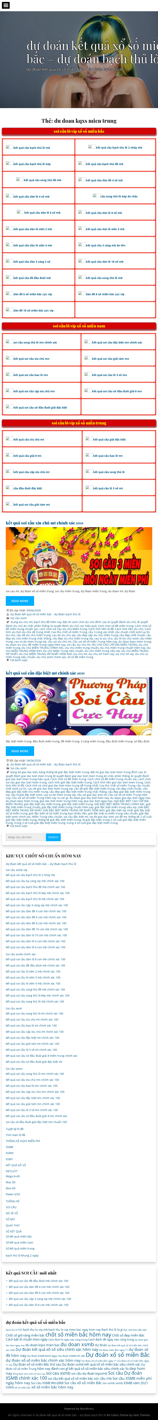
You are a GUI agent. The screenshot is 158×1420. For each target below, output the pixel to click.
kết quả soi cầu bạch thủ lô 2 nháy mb (30, 875)
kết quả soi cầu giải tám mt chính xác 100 (32, 1044)
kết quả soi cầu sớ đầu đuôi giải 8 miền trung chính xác (41, 1056)
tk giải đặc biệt (91, 820)
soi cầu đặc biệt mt (76, 816)
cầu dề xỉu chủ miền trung (34, 635)
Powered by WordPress (79, 1409)
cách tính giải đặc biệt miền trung (70, 782)
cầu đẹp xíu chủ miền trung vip (73, 638)
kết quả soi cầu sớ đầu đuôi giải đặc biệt (40, 407)
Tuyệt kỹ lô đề (15, 1129)
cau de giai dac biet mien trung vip (50, 788)
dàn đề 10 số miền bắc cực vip (33, 310)
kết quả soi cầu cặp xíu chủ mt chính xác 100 (35, 1032)
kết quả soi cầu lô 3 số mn (109, 375)
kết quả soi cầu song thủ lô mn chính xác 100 (35, 1074)
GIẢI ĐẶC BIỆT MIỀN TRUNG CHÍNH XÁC (119, 804)
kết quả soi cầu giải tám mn (110, 359)
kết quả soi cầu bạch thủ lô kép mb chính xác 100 (38, 893)
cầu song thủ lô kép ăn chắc (119, 196)
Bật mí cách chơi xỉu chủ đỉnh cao (84, 622)
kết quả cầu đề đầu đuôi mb (32, 278)
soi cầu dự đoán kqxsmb (89, 1373)
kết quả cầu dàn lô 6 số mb (42, 212)
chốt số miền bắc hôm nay (78, 1334)
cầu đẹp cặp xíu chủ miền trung (97, 635)
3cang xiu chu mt (21, 622)
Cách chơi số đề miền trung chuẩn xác (112, 779)
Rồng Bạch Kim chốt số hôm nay (29, 1374)
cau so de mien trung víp (30, 641)
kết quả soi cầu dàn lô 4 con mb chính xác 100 (35, 941)
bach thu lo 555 (14, 1329)
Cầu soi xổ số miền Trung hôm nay (95, 641)
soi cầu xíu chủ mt (78, 644)
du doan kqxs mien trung (134, 641)
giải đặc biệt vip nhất (119, 810)
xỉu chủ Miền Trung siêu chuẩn (63, 651)
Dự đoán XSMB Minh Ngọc (42, 1356)
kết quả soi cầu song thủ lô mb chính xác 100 (35, 1001)
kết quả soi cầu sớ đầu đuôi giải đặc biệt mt (34, 1062)
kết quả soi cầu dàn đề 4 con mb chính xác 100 (36, 911)
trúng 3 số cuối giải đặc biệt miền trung (39, 823)
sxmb (119, 1383)
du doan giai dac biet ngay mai (130, 798)
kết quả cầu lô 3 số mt (108, 488)
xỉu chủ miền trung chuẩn (82, 648)
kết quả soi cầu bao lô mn (30, 375)
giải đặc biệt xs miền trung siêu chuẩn (113, 813)
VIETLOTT (12, 1171)
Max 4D (10, 1188)
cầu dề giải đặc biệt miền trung (94, 788)
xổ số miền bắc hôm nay (52, 1387)
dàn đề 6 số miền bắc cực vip (32, 294)
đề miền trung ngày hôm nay (47, 644)
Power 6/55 (13, 1194)
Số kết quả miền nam (19, 1242)
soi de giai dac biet (101, 816)
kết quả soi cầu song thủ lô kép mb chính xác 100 (37, 995)
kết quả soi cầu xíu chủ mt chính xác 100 (44, 522)
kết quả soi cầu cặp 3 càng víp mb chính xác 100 (37, 905)
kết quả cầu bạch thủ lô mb (31, 148)
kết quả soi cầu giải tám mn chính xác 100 (33, 1104)
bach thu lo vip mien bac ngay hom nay (75, 1329)
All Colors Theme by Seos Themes (128, 1415)
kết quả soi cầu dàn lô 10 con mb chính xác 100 (36, 935)
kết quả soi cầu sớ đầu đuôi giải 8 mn (117, 391)
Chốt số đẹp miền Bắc (128, 1335)
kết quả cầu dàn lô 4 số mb (31, 196)
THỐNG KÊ (12, 1201)
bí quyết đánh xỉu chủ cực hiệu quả (74, 626)
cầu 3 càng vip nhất (101, 632)
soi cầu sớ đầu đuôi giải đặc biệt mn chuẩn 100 (36, 1122)
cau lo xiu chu (103, 638)
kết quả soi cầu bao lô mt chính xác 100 (31, 1025)
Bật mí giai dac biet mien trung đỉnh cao (117, 772)
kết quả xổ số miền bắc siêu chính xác (97, 1368)
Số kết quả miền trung (20, 1248)
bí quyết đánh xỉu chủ (122, 622)
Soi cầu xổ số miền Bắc (83, 1382)
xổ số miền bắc (23, 1387)
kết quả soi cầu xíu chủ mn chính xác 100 (32, 1080)
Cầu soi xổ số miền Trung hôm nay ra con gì (40, 798)
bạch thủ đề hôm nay (47, 622)
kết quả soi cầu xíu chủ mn (31, 359)
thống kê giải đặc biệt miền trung (59, 820)
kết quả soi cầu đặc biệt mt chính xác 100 (45, 673)
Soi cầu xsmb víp (16, 870)
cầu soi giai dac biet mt (92, 795)
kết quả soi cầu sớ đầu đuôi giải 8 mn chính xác (36, 1116)
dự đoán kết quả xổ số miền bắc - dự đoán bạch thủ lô (45, 614)
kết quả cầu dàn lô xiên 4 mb (32, 245)
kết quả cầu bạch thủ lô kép (32, 164)
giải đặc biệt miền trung (77, 804)
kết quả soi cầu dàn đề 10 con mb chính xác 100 (37, 929)
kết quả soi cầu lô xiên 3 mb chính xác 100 (33, 977)
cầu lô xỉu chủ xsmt (126, 638)
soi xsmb (109, 1383)
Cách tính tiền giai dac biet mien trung (118, 782)
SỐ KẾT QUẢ (14, 1231)
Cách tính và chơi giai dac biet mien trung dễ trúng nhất (61, 785)
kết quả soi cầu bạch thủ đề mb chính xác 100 (35, 887)
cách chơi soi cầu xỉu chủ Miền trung (63, 629)
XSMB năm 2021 (136, 1383)
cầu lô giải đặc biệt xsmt (26, 795)
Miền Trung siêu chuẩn (47, 816)
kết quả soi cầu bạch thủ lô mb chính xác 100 (35, 899)
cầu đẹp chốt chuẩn (132, 635)
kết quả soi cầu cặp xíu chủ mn (34, 391)
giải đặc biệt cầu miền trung (42, 804)
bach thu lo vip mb (35, 1329)
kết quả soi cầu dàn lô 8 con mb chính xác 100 (35, 959)
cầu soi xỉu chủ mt (59, 641)
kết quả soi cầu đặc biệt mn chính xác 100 (33, 1098)
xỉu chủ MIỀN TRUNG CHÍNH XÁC (43, 648)
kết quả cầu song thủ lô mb (104, 278)
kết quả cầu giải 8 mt (27, 456)
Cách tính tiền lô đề (101, 629)
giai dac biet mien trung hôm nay (61, 801)
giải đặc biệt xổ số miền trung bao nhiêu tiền (58, 813)
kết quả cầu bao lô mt (108, 456)
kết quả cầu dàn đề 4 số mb (104, 180)
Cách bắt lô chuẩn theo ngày (27, 1339)
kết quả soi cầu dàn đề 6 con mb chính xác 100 (36, 917)
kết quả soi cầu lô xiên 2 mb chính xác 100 (33, 971)
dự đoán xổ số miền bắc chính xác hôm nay (43, 1360)
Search (53, 837)
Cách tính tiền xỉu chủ (129, 629)
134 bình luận (19, 660)
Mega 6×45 (13, 1176)
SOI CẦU (11, 1207)
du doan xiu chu (16, 644)
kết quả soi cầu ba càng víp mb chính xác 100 (35, 881)
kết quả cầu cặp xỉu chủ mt (31, 472)
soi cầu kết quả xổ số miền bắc (70, 1378)
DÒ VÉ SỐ (12, 1213)
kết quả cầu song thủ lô (109, 472)
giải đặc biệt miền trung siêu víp (116, 807)
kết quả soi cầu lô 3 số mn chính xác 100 (32, 1110)
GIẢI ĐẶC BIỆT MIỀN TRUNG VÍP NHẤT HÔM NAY (73, 810)
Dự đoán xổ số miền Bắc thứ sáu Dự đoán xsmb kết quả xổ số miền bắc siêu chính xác (76, 1364)
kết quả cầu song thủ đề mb (42, 180)
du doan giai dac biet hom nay (89, 798)
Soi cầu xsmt (18, 618)
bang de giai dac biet (24, 772)
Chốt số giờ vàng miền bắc (25, 1335)
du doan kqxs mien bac (42, 1345)
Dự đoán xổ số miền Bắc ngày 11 (99, 1360)
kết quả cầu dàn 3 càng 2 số (31, 261)
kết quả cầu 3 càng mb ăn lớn (105, 245)
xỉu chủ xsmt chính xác (51, 657)
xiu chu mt (80, 654)
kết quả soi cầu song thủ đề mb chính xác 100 (35, 989)
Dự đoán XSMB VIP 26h (71, 1356)
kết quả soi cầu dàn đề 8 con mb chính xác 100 (36, 923)
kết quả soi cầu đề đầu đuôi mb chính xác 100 (35, 965)
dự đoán (101, 1345)
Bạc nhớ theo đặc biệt (135, 1329)
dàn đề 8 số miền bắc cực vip (105, 294)
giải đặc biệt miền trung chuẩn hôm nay (67, 807)
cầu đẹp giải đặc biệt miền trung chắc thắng (78, 791)
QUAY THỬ (12, 1225)
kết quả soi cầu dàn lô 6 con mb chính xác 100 (35, 947)
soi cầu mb (103, 1378)
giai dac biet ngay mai (98, 801)
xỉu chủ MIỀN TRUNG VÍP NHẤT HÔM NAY (45, 654)
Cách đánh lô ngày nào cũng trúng (67, 1339)
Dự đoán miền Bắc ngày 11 (113, 1350)
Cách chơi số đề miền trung (116, 626)
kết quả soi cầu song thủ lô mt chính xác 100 (34, 1013)
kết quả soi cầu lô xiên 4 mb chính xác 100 (33, 983)
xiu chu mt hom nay (101, 654)
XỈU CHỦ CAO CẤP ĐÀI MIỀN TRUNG (114, 644)
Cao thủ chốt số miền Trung (69, 632)
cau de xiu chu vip (64, 635)
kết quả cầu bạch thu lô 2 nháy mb (119, 147)
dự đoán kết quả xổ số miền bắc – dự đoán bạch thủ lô (41, 864)
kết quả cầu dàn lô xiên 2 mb (32, 229)
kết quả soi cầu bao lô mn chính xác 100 (31, 1086)
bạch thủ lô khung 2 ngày (22, 1255)
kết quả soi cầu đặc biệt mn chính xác (117, 342)
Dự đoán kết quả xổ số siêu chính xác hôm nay (57, 1349)
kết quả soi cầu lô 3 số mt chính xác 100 (31, 1050)
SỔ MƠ (10, 1219)
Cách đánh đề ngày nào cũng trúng (111, 1339)
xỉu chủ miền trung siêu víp (102, 651)
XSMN (9, 1153)
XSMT (9, 1159)
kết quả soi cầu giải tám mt (31, 504)
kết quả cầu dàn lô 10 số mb (105, 261)
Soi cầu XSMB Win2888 (47, 1383)
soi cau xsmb (58, 1373)
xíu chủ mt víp (124, 654)
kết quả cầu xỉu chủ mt (28, 439)
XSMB (9, 1147)
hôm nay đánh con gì (52, 1368)
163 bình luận (19, 826)
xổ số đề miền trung (80, 657)
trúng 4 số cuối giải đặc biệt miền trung (92, 823)
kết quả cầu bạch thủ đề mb (104, 164)
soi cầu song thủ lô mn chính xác (35, 342)
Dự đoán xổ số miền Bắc (118, 1355)
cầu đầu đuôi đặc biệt (27, 488)
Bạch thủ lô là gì (112, 1329)
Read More (20, 601)
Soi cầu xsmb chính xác (21, 954)
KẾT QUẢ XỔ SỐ (16, 1165)
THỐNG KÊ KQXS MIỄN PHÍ (23, 1141)
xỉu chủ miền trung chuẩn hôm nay (122, 648)
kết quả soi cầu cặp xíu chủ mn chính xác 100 (35, 1092)
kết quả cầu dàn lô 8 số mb (104, 213)
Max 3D (10, 1182)
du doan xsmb (77, 1344)
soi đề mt (121, 816)
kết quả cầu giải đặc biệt (109, 439)
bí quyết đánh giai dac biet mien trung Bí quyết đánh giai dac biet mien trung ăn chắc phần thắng (76, 774)
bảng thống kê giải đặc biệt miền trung (64, 772)
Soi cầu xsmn (14, 1069)
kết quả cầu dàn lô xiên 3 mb (105, 229)
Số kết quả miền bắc (19, 1236)
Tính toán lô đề (15, 1135)
